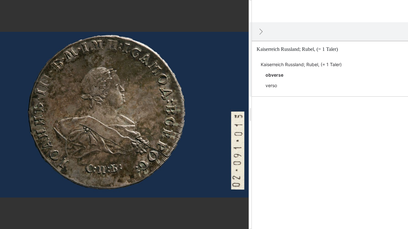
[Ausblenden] (261, 31)
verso (271, 85)
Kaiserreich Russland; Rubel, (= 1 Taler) (301, 64)
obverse (274, 75)
